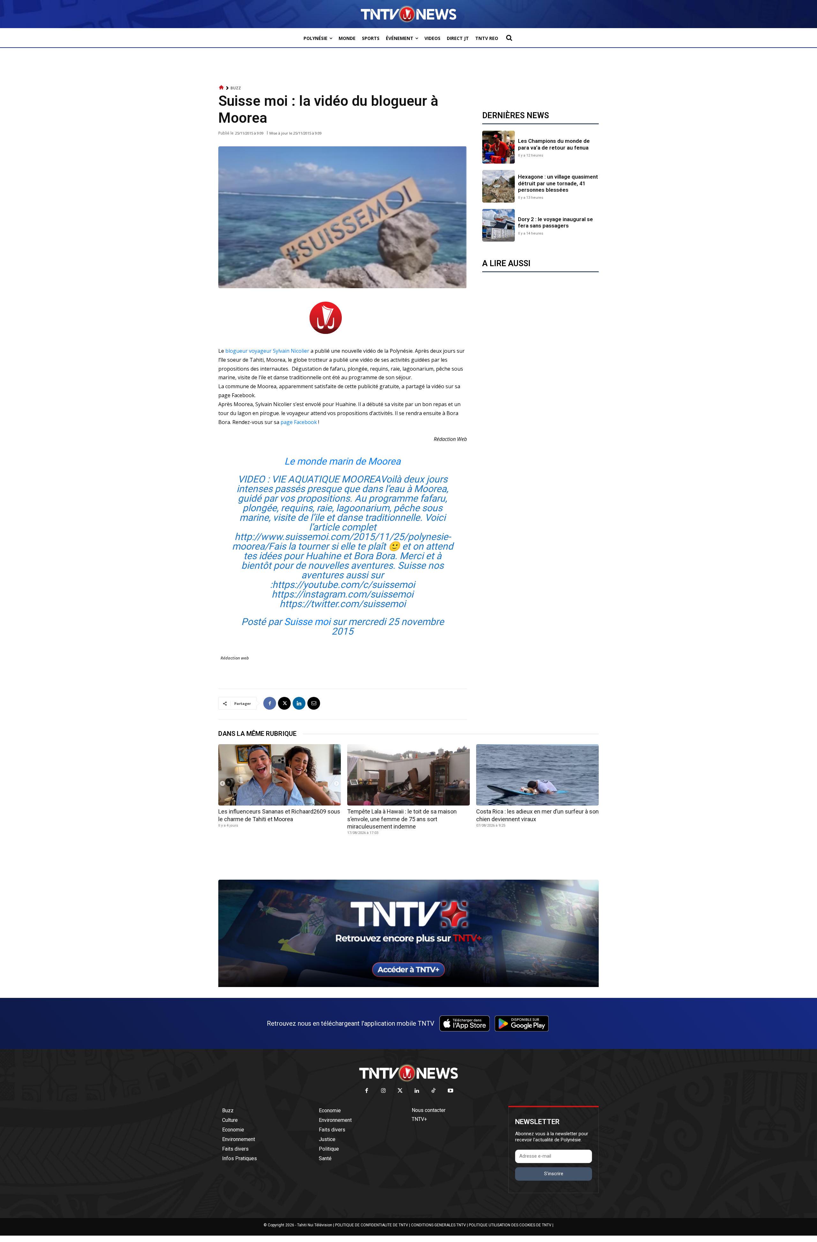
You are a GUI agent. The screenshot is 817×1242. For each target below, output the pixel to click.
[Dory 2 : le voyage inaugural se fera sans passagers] (498, 225)
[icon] (221, 88)
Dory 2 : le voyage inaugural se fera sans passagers (555, 222)
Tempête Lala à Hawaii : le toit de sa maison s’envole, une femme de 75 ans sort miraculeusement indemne (402, 819)
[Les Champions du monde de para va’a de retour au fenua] (498, 147)
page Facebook (299, 422)
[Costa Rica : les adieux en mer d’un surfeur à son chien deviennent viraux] (537, 775)
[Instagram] (383, 1091)
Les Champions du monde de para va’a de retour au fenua (554, 144)
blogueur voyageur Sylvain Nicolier (268, 350)
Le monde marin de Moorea (342, 461)
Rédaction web (235, 658)
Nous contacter (429, 1110)
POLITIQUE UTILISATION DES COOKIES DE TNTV (510, 1225)
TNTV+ (419, 1119)
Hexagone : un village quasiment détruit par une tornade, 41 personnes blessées (558, 183)
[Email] (313, 703)
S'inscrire (553, 1173)
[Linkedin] (299, 703)
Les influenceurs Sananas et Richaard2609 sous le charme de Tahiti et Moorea (279, 815)
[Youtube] (450, 1091)
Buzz (235, 88)
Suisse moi (307, 621)
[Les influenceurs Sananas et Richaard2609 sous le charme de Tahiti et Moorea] (279, 775)
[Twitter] (400, 1091)
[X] (284, 703)
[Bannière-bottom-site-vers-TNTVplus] (408, 985)
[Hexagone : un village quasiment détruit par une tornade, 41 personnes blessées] (498, 186)
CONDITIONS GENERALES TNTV (438, 1225)
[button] (509, 37)
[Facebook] (269, 703)
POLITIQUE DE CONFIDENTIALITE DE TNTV (371, 1225)
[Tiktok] (434, 1091)
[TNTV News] (408, 1073)
